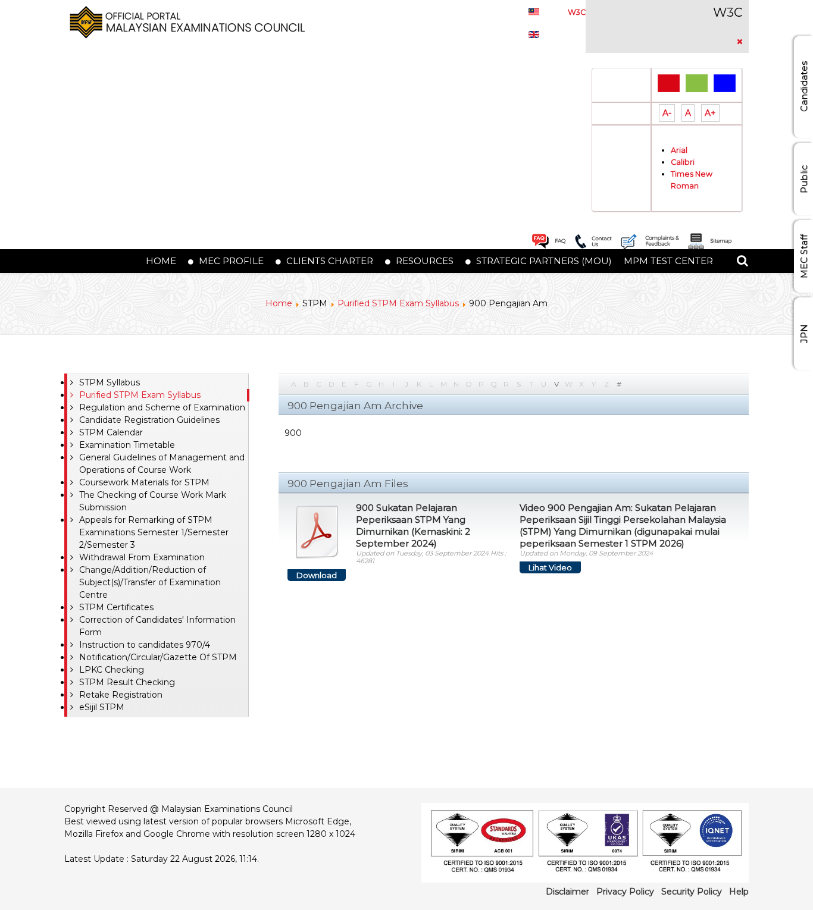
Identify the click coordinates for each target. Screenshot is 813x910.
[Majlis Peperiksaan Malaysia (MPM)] (184, 21)
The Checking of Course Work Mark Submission (152, 501)
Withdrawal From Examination (142, 557)
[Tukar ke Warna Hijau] (696, 83)
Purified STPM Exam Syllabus (398, 303)
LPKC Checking (111, 669)
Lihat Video (550, 567)
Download (316, 575)
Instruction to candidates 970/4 (144, 644)
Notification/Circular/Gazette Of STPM (158, 657)
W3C (577, 12)
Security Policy (691, 891)
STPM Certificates (116, 607)
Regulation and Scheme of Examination (162, 407)
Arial (679, 150)
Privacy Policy (625, 891)
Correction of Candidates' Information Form (157, 626)
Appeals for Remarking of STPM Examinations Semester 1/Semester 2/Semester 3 (154, 532)
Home (278, 303)
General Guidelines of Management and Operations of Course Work (162, 463)
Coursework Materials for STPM (144, 482)
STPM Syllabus (109, 382)
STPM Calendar (111, 432)
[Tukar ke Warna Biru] (724, 83)
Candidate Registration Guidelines (149, 420)
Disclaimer (567, 891)
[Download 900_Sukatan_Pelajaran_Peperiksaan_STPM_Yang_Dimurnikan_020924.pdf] (317, 531)
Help (739, 891)
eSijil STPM (101, 707)
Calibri (683, 162)
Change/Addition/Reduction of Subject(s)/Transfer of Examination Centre (150, 582)
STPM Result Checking (127, 682)
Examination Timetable (127, 445)
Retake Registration (120, 694)
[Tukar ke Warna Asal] (668, 83)
